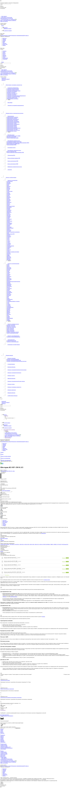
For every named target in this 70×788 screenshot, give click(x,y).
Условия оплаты (3, 751)
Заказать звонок (8, 437)
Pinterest (4, 45)
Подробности (2, 710)
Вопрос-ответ (3, 754)
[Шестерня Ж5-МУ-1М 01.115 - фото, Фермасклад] (7, 471)
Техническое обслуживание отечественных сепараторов (10, 697)
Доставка (4, 524)
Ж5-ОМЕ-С (7, 544)
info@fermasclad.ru (4, 35)
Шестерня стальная (4, 538)
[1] (35, 474)
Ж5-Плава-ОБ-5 (65, 544)
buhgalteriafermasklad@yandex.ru (23, 35)
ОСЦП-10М (2, 544)
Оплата (4, 523)
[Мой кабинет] (0, 400)
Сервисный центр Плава (5, 680)
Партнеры (2, 741)
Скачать (67, 561)
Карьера (1, 739)
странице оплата (47, 579)
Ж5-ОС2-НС (26, 544)
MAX (4, 42)
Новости (2, 736)
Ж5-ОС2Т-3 (37, 544)
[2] (35, 475)
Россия (1, 551)
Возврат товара (3, 756)
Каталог (1, 729)
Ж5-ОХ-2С (17, 544)
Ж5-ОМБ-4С (47, 544)
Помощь (2, 750)
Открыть (63, 561)
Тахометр (2, 540)
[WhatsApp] (1, 463)
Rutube (4, 41)
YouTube (4, 40)
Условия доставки (3, 752)
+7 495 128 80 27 (4, 16)
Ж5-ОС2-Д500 (42, 544)
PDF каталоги (5, 521)
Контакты (2, 740)
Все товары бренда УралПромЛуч (6, 715)
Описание (4, 520)
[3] (35, 476)
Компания (2, 733)
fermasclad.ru (43, 533)
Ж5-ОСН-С (22, 544)
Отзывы (4, 525)
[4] (35, 477)
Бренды (1, 732)
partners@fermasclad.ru (12, 35)
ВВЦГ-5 (52, 544)
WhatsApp (4, 43)
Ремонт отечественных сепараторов (7, 688)
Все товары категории (4, 714)
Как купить (5, 522)
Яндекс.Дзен (5, 44)
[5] (35, 478)
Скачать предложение (6, 490)
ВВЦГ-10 (56, 544)
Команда (2, 737)
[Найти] (1, 5)
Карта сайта (2, 755)
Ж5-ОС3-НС (32, 544)
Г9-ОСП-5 (60, 544)
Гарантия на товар (3, 753)
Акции (1, 730)
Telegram (4, 39)
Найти (2, 782)
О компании (2, 735)
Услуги (1, 731)
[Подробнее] (0, 692)
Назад (7, 415)
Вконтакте (5, 38)
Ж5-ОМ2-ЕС (12, 544)
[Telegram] (2, 463)
